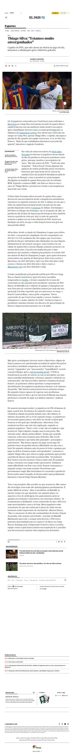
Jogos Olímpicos (15, 30)
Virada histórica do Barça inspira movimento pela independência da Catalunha (41, 552)
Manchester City (15, 267)
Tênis (28, 30)
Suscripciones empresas (35, 740)
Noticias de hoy (51, 740)
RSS (43, 740)
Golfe (32, 30)
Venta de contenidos (25, 738)
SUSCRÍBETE (55, 13)
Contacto (18, 738)
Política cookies (40, 738)
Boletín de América (12, 696)
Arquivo (42, 692)
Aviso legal (33, 738)
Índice (45, 740)
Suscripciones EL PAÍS (24, 740)
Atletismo (23, 30)
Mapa (56, 738)
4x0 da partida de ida (39, 372)
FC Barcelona (19, 580)
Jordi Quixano (23, 566)
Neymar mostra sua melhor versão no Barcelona (11, 163)
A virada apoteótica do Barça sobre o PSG (11, 171)
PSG (9, 35)
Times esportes (33, 580)
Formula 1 (38, 30)
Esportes (10, 26)
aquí (45, 588)
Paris (12, 580)
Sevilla (25, 280)
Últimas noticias (10, 655)
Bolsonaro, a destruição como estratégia (21, 658)
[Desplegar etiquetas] (65, 580)
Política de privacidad (49, 738)
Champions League (28, 132)
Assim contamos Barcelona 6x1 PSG (11, 156)
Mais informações (12, 588)
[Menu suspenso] (6, 17)
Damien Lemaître (37, 59)
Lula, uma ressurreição (16, 662)
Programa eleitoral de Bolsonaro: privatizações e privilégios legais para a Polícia (34, 671)
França (26, 580)
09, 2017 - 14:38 (38, 61)
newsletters (10, 692)
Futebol (7, 30)
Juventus (36, 207)
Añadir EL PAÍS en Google (62, 65)
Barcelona (12, 124)
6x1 (54, 130)
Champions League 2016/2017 (47, 580)
